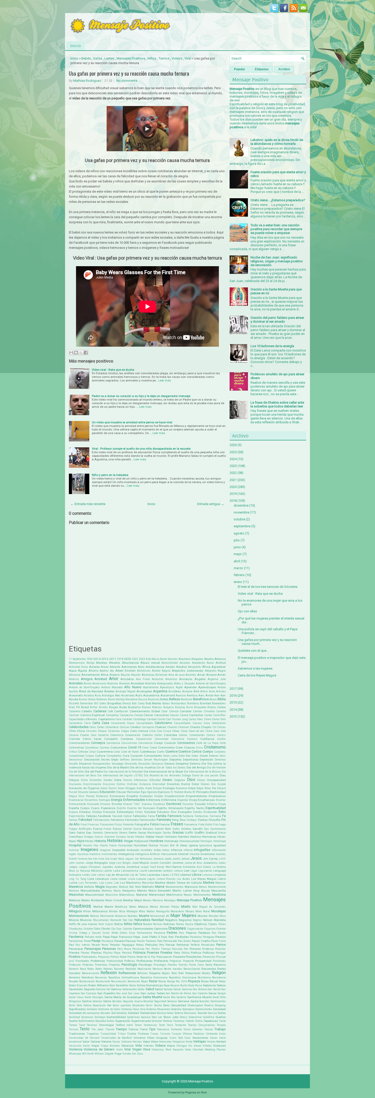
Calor (164, 711)
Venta (188, 1041)
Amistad (100, 679)
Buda (123, 707)
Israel (113, 858)
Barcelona (132, 699)
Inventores (208, 854)
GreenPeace (76, 836)
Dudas (140, 788)
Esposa (73, 812)
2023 (142, 659)
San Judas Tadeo (153, 993)
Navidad (158, 920)
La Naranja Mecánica (89, 870)
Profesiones (144, 961)
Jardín (176, 858)
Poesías (166, 952)
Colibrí (158, 735)
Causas (197, 723)
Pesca (127, 949)
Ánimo (87, 683)
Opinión (127, 928)
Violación (219, 1045)
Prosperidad (203, 961)
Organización (195, 928)
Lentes (109, 58)
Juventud (132, 867)
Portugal (221, 952)
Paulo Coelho (201, 941)
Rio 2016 (181, 981)
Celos (92, 727)
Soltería (178, 1013)
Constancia (113, 743)
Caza (207, 723)
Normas (157, 924)
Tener (162, 1025)
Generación (111, 832)
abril (237, 561)
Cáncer (148, 715)
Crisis (199, 747)
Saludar (168, 989)
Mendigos (170, 900)
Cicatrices (114, 731)
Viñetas (207, 1045)
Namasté (115, 920)
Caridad (152, 719)
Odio (97, 928)
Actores (94, 667)
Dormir (113, 788)
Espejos (85, 808)
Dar (188, 755)
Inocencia (95, 854)
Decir (223, 755)
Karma (177, 867)
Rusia (198, 985)
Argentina (160, 691)
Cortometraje (76, 747)
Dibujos (74, 780)
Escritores (173, 804)
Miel (194, 906)
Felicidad (85, 820)
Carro (87, 723)
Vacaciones (200, 1037)
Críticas (83, 751)
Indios (165, 850)
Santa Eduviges (94, 997)
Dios (191, 779)
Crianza (189, 747)
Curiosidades (153, 755)
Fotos (154, 824)
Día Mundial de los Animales (162, 775)
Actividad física (78, 667)
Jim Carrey (210, 858)
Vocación (178, 1049)
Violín (119, 1049)
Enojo (193, 800)
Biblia (222, 699)
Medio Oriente (113, 900)
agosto (239, 533)
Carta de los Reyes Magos (257, 675)
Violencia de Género (99, 1049)
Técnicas (91, 1025)
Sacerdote (76, 989)
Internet (183, 854)
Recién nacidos (173, 969)
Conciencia (177, 739)
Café (110, 711)
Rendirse (88, 977)
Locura (141, 879)
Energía (116, 800)
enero (238, 582)
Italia (121, 858)
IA (177, 845)
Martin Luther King (185, 890)
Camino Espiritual (92, 715)
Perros (221, 945)
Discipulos (75, 784)
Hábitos (139, 836)
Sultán (110, 1021)
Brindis (103, 707)
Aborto (209, 659)
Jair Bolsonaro (143, 858)
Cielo (133, 731)
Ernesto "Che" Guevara (137, 804)
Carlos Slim (219, 719)
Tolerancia (163, 1029)
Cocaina (74, 735)
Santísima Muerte (199, 997)
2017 (112, 659)
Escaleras (159, 804)
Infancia (176, 850)
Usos (187, 1037)
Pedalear (115, 945)
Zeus (140, 1053)
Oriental (221, 928)
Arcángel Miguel (125, 691)
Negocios (185, 920)
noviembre (241, 512)
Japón (168, 858)
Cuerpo (208, 751)
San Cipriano (88, 993)
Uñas (150, 1037)
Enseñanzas (206, 800)
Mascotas (76, 894)
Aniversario (99, 683)
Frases (177, 824)
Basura (142, 699)
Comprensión (144, 739)
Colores (183, 735)
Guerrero (109, 836)
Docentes (173, 784)
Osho (123, 933)
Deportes (175, 759)
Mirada (113, 911)
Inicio (75, 45)
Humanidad (125, 845)
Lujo (101, 882)
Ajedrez (104, 670)
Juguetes (107, 867)
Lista (91, 879)
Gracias (178, 832)
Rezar (153, 981)
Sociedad (219, 1009)
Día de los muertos (143, 767)
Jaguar (129, 858)
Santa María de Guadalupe (123, 997)
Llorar (123, 879)
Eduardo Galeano (88, 792)
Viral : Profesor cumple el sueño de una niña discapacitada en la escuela (141, 448)
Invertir (73, 858)
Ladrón (108, 870)
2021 (233, 480)
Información (219, 850)
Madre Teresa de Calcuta (184, 882)
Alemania (74, 674)
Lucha (73, 882)
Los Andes (183, 879)
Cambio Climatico (204, 711)
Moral (206, 911)
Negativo (171, 920)
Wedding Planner (215, 1049)
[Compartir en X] (80, 352)
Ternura (73, 1029)
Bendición (186, 699)
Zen (134, 1053)
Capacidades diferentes (83, 719)
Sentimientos (218, 1001)
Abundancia (130, 662)
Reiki (174, 973)
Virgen (137, 1049)
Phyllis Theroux (161, 949)
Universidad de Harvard (84, 1037)
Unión (222, 1033)
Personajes (92, 949)
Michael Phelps (169, 906)
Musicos (86, 920)
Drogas (130, 788)
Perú (120, 949)
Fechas (73, 820)
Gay (88, 832)
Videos (177, 58)
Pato (159, 941)
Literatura (102, 879)
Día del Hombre (216, 767)
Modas (151, 911)
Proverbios (101, 964)
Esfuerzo (212, 804)
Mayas (188, 894)
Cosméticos (92, 747)
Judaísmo (210, 863)
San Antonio (200, 989)
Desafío (73, 763)
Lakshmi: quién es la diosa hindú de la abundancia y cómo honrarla (277, 142)
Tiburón (110, 1029)
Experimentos (77, 816)
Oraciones (177, 928)
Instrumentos (109, 854)
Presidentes (194, 957)
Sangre (222, 993)
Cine (159, 731)
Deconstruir (76, 759)
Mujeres (189, 915)
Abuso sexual (150, 662)
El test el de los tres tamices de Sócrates (267, 587)
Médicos (74, 900)
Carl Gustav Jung (177, 719)
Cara (118, 719)
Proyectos (114, 964)
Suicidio (100, 1021)
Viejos (171, 1045)
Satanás (97, 1001)
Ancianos (185, 679)
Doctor (185, 784)
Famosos (175, 816)
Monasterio (177, 911)
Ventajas (199, 1041)
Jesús (196, 858)
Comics (210, 735)
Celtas (101, 727)
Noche (147, 924)
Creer (179, 747)
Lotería (222, 879)
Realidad (131, 969)
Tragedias (92, 1033)
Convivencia (145, 743)
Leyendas (153, 875)
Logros (151, 879)
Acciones (185, 662)
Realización (144, 969)
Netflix (73, 924)
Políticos (208, 952)
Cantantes (196, 715)
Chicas (221, 727)
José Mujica (140, 863)
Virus (146, 1049)
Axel (216, 695)
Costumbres (118, 747)
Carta (96, 723)
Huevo (113, 845)
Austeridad (127, 695)
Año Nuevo (132, 687)
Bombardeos (178, 703)
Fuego (222, 824)
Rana (83, 969)
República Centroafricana (123, 977)
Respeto (73, 981)
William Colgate (104, 1053)
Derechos (220, 759)
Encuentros (91, 800)
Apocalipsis (167, 687)
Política (196, 952)
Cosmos (104, 747)
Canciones (161, 715)
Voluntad (198, 1049)
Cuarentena (105, 751)
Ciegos (125, 731)
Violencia (75, 1049)
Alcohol (156, 670)
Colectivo (147, 735)
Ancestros (171, 679)
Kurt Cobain (204, 867)
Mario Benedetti (159, 890)
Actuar (105, 667)
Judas (222, 863)
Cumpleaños (114, 755)
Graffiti (189, 832)
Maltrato (148, 887)
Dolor (195, 784)
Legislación (205, 870)
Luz (122, 882)
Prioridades (82, 961)
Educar (121, 792)
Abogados (197, 659)
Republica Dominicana (154, 977)
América (74, 679)
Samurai (187, 989)
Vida (138, 1045)
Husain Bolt (167, 845)
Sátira (107, 1001)
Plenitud (127, 952)
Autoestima (151, 695)
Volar (188, 1049)
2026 (233, 445)
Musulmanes (101, 920)
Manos (203, 887)
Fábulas (91, 816)
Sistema (151, 1009)
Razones (119, 969)
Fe (224, 816)
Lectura (178, 870)
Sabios (221, 985)
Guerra (99, 836)
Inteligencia (126, 854)
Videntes (148, 1045)
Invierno (83, 858)
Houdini (87, 845)
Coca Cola (220, 731)
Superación (122, 1021)
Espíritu (121, 808)
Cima (152, 731)
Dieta (117, 780)
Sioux (136, 1009)
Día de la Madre (118, 767)
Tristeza (143, 1033)
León (93, 875)
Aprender (190, 687)
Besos (213, 699)
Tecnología (106, 1025)
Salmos (116, 989)
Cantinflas (219, 715)
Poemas (153, 952)
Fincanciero (107, 824)
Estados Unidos (90, 812)
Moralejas (218, 911)
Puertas (183, 964)
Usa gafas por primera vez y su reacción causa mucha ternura (129, 73)
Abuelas (101, 662)
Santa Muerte (152, 997)
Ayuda (73, 699)
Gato (72, 832)
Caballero (74, 711)
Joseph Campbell (160, 863)
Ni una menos (87, 924)
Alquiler (136, 674)
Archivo (284, 69)
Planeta (74, 952)
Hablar (150, 836)
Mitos (142, 911)
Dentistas (137, 759)
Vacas (214, 1037)
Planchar (220, 949)
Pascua (131, 941)
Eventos (197, 812)
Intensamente (169, 854)
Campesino (126, 715)
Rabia (208, 964)
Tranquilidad (108, 1033)
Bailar (92, 699)
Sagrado (89, 989)
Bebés (86, 58)
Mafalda (89, 887)
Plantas (96, 952)
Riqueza (194, 981)
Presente (179, 957)
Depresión (206, 759)
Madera (160, 882)
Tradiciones (77, 1033)
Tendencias (150, 1025)
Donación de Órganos (84, 788)
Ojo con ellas (247, 611)
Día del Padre (94, 771)
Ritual (214, 981)
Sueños (221, 1017)
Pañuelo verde (93, 937)
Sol (113, 1013)
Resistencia (219, 977)
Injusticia (83, 854)
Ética (174, 812)
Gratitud (211, 832)
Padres (172, 933)
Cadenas (99, 711)
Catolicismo (163, 723)
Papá (106, 937)
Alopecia (114, 674)
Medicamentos (202, 894)
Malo (138, 887)
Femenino (117, 820)
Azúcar (83, 699)
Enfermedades (134, 800)
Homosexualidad (189, 841)
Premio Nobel (118, 957)
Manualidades (90, 890)
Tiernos (163, 58)
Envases (105, 804)
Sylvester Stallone (162, 1021)
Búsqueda (200, 707)
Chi (214, 727)
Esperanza (108, 808)
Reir (181, 973)
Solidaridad (148, 1013)
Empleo (158, 796)
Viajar (95, 1045)
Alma (104, 674)
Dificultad (155, 780)
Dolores (205, 784)
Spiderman (133, 1017)
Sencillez (204, 1001)
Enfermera (153, 800)
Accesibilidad (169, 662)
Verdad (221, 1041)
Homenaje (171, 841)
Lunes (108, 882)
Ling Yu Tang (77, 879)
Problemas (98, 961)
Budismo (134, 707)
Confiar (221, 739)
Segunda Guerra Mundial (138, 1001)
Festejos (192, 820)
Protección (75, 964)
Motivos (94, 916)
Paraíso (220, 937)
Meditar (128, 900)
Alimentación (90, 674)
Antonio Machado (112, 687)
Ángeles (200, 679)
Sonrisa (212, 1013)
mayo (238, 554)
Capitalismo (106, 719)
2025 (233, 452)
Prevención (209, 957)
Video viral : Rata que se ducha (113, 369)
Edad (191, 788)
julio (237, 540)
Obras (222, 924)
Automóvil (167, 695)
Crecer (153, 747)
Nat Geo (128, 920)
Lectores (168, 870)
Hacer (160, 836)
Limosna (207, 875)
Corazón (170, 743)
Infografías (202, 850)
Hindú (89, 841)
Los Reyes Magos (203, 879)
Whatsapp (75, 1053)
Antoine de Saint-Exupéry (84, 687)
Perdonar (183, 945)
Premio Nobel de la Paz (141, 957)
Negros (197, 920)
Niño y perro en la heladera (110, 475)
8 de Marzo (152, 659)
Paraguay (208, 937)
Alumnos (148, 674)
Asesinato (76, 695)
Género (123, 832)
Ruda (191, 985)
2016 (104, 659)
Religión (219, 973)
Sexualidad (178, 1005)
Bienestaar (86, 703)
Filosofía (214, 820)
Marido (142, 890)
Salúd (159, 989)
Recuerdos (209, 969)
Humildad (140, 845)
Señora (88, 1005)
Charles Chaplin (200, 727)
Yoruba (126, 1053)
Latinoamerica (129, 870)
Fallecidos (140, 816)
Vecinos (137, 1041)
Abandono (185, 659)
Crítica (73, 751)
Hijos (80, 841)
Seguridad (160, 1001)
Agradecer (218, 667)
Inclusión (133, 850)
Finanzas (93, 824)
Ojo (113, 928)
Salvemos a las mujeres (255, 668)
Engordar (182, 800)
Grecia (222, 832)
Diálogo (186, 775)
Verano (211, 1041)
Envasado (93, 804)
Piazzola (177, 949)
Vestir (86, 1045)
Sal (108, 989)
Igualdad (220, 845)
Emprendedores (196, 796)
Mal (131, 887)
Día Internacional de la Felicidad (123, 771)
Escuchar (188, 804)
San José (121, 993)
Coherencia (116, 735)
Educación (107, 792)
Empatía (132, 796)
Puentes (172, 964)
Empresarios (217, 796)
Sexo (166, 1005)
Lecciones (155, 870)
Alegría (166, 670)
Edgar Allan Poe (206, 788)
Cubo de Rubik (130, 751)
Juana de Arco (193, 863)
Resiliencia (204, 977)
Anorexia (124, 683)
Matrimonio (174, 894)
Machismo (133, 882)
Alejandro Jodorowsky (187, 670)
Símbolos (92, 1009)
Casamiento (118, 723)
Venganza (178, 1041)
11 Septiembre (77, 659)
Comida (74, 739)
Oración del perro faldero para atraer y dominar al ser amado (277, 319)
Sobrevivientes (203, 1009)
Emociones (117, 796)
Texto (85, 1029)
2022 (135, 659)
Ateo (117, 695)
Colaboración (133, 735)
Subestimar (195, 1017)
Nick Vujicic (105, 924)
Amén (221, 674)
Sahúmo (101, 989)
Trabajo (220, 1029)
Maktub (123, 887)
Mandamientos (174, 887)
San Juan (134, 993)
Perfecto (195, 945)
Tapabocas (210, 1021)
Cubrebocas (148, 751)
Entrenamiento (77, 804)
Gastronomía (218, 829)
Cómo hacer (92, 739)
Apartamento (150, 687)
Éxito (222, 812)
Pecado (96, 945)
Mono (198, 911)
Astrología (108, 695)
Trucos (154, 1033)
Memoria (158, 900)
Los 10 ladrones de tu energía (272, 346)
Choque (102, 731)
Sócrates (105, 1013)
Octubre (88, 928)
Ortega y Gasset (90, 933)
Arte (196, 691)
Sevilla (158, 1005)
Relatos (206, 973)
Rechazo (157, 969)
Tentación (180, 1025)
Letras (101, 875)
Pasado (119, 941)
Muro (223, 916)
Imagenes (89, 849)
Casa (105, 723)
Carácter (127, 719)
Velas (154, 1041)
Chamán (172, 727)
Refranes (142, 973)
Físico (118, 824)
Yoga (117, 1053)
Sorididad (74, 1017)
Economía (181, 788)
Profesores (161, 961)
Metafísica (121, 906)
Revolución (134, 981)
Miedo (186, 906)
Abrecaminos (77, 662)
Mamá (159, 887)
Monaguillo (162, 911)
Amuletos (127, 679)
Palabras (204, 933)
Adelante (115, 667)
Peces (105, 945)
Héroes (221, 836)
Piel (186, 949)
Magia (100, 887)
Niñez (128, 924)
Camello (221, 711)
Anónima (112, 683)
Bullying (180, 707)
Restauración (87, 981)
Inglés (72, 854)
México (154, 906)
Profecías (129, 961)
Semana (172, 1001)
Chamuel (183, 727)
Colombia (170, 735)
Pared (87, 941)
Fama (151, 816)
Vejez (146, 1041)
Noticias (169, 924)
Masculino (111, 894)
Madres (208, 882)
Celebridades (79, 727)
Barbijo (120, 699)
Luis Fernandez (88, 882)
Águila (82, 670)
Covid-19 (134, 747)
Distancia (145, 784)
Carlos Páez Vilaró (200, 719)
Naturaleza (142, 920)
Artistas (221, 691)
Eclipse (157, 788)
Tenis (170, 1025)
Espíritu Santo (194, 808)
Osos (132, 933)
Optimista (161, 928)
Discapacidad (216, 780)
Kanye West (164, 867)
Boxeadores (219, 703)
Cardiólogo (139, 719)
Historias (115, 840)
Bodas (166, 703)
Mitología (132, 911)
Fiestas (203, 820)
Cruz (92, 751)
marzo (238, 568)
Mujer (175, 915)
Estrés (139, 812)
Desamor (85, 763)
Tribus (122, 1033)
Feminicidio (147, 820)
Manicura (191, 887)
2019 (233, 494)
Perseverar (76, 949)
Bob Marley (153, 703)
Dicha (84, 780)
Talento (189, 1021)
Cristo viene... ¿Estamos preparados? (278, 200)
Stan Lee (157, 1017)
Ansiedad (137, 683)
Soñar (222, 1013)
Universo (139, 1037)
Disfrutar (132, 784)
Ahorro (93, 670)
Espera (95, 808)
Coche (84, 735)
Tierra (144, 1029)
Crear (145, 747)
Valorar (96, 1041)
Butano (211, 707)
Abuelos (114, 662)
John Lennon (76, 863)
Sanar (212, 993)
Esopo (222, 804)
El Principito (201, 792)
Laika (116, 870)
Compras (127, 739)
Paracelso (196, 937)
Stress (183, 1017)
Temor (138, 1025)
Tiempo (121, 1029)
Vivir (168, 1049)
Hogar (128, 841)
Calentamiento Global (145, 711)
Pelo (161, 945)
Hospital (75, 845)
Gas (206, 829)
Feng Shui (179, 820)
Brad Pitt (74, 707)
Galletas (186, 829)
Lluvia (131, 879)
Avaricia (181, 695)
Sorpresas (87, 1017)
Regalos (154, 973)
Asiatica (89, 695)
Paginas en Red (196, 1092)
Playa (117, 952)
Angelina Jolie (217, 679)
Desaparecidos (101, 763)
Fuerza (97, 829)
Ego (143, 792)
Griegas (89, 836)
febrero (239, 575)
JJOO (222, 858)
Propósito (188, 961)
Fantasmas (201, 816)
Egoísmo (152, 792)
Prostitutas (219, 961)
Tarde (222, 1021)
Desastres (144, 763)
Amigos (87, 679)
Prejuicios (104, 957)
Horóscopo (219, 841)
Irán (95, 858)
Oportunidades (143, 928)
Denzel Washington (156, 759)
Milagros (75, 911)
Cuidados (220, 751)
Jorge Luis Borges (120, 863)
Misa (122, 911)
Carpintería (75, 723)
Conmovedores (79, 743)
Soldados (121, 1013)
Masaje (205, 890)
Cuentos (171, 751)
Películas (151, 945)
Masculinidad (94, 894)
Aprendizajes (207, 687)
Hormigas (206, 841)
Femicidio (132, 820)
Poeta (177, 952)
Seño (79, 1005)
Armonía (187, 691)
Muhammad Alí (159, 916)
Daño (182, 755)
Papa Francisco (121, 937)
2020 (127, 659)
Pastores (151, 941)
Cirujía (167, 731)
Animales (76, 683)
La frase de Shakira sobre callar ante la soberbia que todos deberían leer (277, 404)
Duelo (148, 788)
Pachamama (144, 933)
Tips (152, 1029)
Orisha (73, 933)
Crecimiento (166, 747)
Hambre (183, 836)
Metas (132, 906)
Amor (113, 678)
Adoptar (170, 667)
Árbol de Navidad (91, 691)
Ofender (105, 928)
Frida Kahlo (205, 824)
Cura (126, 755)
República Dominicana (182, 977)
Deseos (169, 763)
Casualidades (144, 723)
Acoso (210, 662)
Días (223, 775)
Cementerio (112, 727)
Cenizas (125, 727)
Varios (116, 1041)
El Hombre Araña (181, 792)
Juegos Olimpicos (90, 867)
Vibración (127, 1045)
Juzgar (144, 867)
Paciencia (159, 933)
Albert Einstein (125, 670)
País (181, 933)
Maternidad (157, 894)
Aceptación (198, 662)
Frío (215, 824)
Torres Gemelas (193, 1029)
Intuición (195, 854)
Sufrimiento (86, 1021)
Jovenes (177, 863)
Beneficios (201, 699)
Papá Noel (167, 937)
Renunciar (101, 977)
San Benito (214, 989)
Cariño (161, 719)
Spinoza (146, 1017)
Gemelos (98, 832)
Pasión (141, 941)
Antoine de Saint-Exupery (211, 683)
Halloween (171, 836)
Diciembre (96, 780)
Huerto (104, 845)
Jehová (185, 858)
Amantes (190, 674)
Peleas (140, 945)
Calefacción (121, 711)
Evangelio (185, 812)
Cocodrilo (103, 735)
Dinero (167, 780)
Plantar (85, 952)
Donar (104, 788)
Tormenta (176, 1029)
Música (74, 920)
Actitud (221, 662)
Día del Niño (76, 771)
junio (237, 547)
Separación (99, 1005)
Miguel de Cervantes (212, 906)
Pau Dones (184, 941)
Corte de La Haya (207, 743)
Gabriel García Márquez (138, 829)
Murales (214, 916)
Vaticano (126, 1041)
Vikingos (181, 1045)
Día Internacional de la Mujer (163, 771)
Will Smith (88, 1053)
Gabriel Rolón (163, 829)
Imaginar (105, 850)
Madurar (220, 882)
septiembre (242, 526)
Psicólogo (145, 964)
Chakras (160, 727)
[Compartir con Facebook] (85, 352)
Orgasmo (209, 928)
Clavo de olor (196, 731)
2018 (120, 659)
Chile (72, 731)
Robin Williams (98, 985)
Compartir (111, 739)
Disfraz (121, 784)
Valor (86, 1041)
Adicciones (129, 667)
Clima (208, 731)
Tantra (199, 1021)
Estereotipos (125, 812)
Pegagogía (128, 945)
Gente (132, 832)
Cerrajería (148, 727)
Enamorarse (76, 800)
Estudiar (150, 812)
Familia (161, 816)
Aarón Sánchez (169, 659)
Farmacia (215, 816)
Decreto (105, 759)
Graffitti (199, 832)
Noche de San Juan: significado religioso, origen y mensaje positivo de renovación (277, 261)
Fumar (107, 829)
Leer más (164, 380)
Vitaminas (158, 1049)
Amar (201, 674)
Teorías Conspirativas (201, 1025)
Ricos (162, 981)
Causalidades (182, 723)
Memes (147, 900)
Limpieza (220, 875)
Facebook (104, 816)
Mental (98, 906)
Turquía (176, 1033)
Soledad (133, 1013)
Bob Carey (138, 703)
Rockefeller (122, 985)
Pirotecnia (208, 949)
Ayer (223, 695)
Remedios (74, 977)
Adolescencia (155, 667)
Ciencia (143, 731)
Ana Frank (143, 679)
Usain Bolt (176, 1037)
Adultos (181, 667)
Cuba (117, 751)
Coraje (158, 743)
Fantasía (188, 816)
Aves (201, 695)
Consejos (98, 743)
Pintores (195, 949)
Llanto (113, 879)
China (81, 731)
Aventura (192, 695)
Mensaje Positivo (189, 900)
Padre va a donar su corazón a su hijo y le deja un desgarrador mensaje (141, 396)
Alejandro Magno (215, 670)
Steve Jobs (171, 1017)
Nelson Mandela (214, 920)
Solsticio (161, 1013)
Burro (189, 707)
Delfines (125, 759)
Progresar (175, 961)
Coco (93, 735)
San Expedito (106, 993)
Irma (101, 858)
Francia (164, 824)
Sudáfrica (208, 1017)
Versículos (75, 1045)
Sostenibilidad (116, 1017)
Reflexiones (127, 973)
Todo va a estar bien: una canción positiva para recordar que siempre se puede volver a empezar (276, 229)
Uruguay (162, 1037)
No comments (126, 81)
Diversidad (158, 784)
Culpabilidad (76, 755)
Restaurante (103, 981)
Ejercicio (164, 792)
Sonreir (202, 1013)
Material (141, 894)
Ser (109, 1005)
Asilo (98, 695)
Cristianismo (215, 747)
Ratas (90, 969)
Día (204, 763)
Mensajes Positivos (131, 58)
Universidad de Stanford (116, 1037)
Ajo (112, 670)
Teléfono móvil (124, 1025)
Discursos (109, 784)
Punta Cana (196, 964)
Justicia (119, 867)
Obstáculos (76, 928)
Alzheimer (161, 674)
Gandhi (198, 829)
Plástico (107, 952)
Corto (223, 743)
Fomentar (128, 824)
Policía (186, 952)
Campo (138, 715)
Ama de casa (176, 674)
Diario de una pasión (205, 775)
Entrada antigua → (210, 504)
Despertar (182, 763)
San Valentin (200, 993)
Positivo (75, 957)
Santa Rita (169, 997)
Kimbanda (189, 867)
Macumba (148, 882)
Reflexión (109, 973)
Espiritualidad (216, 808)
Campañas (112, 715)
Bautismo (153, 699)
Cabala (221, 707)
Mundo (202, 916)
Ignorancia (205, 845)
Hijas (72, 841)
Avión (209, 695)
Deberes (214, 755)
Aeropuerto (194, 667)
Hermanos (209, 836)
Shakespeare (195, 1005)
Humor (153, 845)
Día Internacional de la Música (202, 771)
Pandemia (76, 937)
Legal (194, 870)
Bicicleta (74, 703)
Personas (109, 949)
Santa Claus (76, 997)
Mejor (138, 900)
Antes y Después (184, 683)
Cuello (160, 751)
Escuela (200, 804)
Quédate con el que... (253, 650)
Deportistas (190, 759)
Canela (184, 715)
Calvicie (174, 711)
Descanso (157, 763)
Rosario (174, 985)
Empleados (146, 796)
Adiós (141, 667)
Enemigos (104, 800)
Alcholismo (143, 670)
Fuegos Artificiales (80, 829)
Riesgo (171, 981)
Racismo (220, 964)
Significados (77, 1009)
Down (121, 788)
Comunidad (161, 739)
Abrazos (220, 659)
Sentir (72, 1005)
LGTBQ (174, 875)
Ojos (119, 928)
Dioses (201, 780)
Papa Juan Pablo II (146, 937)
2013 (233, 716)
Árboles (109, 691)
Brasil (85, 707)
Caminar (74, 715)
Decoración (92, 759)
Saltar (141, 989)
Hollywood (141, 841)
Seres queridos (122, 1005)
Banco (111, 699)
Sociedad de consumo (84, 1013)
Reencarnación (90, 973)
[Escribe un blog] (76, 352)
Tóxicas (208, 1029)
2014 (97, 659)
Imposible (118, 850)
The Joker (97, 1029)
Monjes (189, 911)
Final (84, 824)
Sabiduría (209, 985)
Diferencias (140, 780)
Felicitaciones (101, 820)
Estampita (109, 812)
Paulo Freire (218, 941)
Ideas (184, 845)
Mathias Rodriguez (87, 81)
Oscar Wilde (110, 933)
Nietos (118, 924)
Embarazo (102, 796)
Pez (148, 949)
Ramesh (74, 969)
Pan (214, 933)
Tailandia (178, 1021)
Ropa (167, 985)
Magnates (112, 887)
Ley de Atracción (117, 875)
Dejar (114, 759)
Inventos (221, 854)
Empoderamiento (174, 796)
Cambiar (186, 711)
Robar (222, 981)
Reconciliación (191, 969)
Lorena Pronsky (166, 879)
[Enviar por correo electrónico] (71, 352)
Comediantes (197, 735)
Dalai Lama (170, 755)
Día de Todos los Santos (171, 767)
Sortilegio (100, 1017)
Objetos (212, 924)
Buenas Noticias (152, 707)
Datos (195, 755)
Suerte (73, 1021)
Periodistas (208, 945)
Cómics (221, 735)
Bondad (205, 703)
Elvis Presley (87, 796)
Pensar (170, 945)
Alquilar (125, 674)
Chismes (91, 731)
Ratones (108, 969)
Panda (222, 933)
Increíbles (146, 850)
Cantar (208, 715)
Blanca (126, 703)
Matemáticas (127, 894)
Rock (112, 985)
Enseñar (221, 800)
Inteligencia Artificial (147, 854)
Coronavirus (186, 743)
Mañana (107, 890)
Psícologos (160, 964)
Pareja (96, 941)
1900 (89, 659)
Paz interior (83, 945)
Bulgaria (168, 707)
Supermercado (141, 1021)
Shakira (209, 1005)
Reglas (166, 973)
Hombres (156, 841)
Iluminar (74, 850)
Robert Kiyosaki (78, 985)
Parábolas (182, 937)
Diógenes (179, 780)
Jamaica (158, 858)
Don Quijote (218, 784)
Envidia (117, 804)
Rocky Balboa (137, 985)
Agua (73, 670)
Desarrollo (131, 763)
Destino (195, 763)
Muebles (133, 916)
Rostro (184, 985)
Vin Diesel (194, 1045)
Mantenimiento (217, 887)
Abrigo (90, 662)
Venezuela (165, 1041)
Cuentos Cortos (190, 751)
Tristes (131, 1033)
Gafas (97, 58)
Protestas (88, 964)
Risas (205, 981)
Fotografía (142, 824)
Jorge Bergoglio (96, 863)
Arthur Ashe (207, 691)
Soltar (170, 1013)
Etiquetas (262, 69)
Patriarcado (170, 941)
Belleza (174, 699)
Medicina (219, 894)
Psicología (129, 964)
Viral (187, 58)
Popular (239, 69)
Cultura (100, 755)
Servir (149, 1005)
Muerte (144, 916)
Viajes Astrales (110, 1045)
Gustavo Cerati (125, 836)
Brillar (94, 707)
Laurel (143, 870)
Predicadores (89, 957)
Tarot (82, 1025)
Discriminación (92, 784)
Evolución (210, 812)
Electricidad (218, 792)
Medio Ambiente (92, 900)
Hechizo (195, 836)
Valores (106, 1041)
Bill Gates (100, 703)
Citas (175, 731)
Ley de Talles (138, 875)
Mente (109, 906)
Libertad (185, 875)
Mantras (74, 890)
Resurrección (118, 981)
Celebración (219, 723)
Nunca (189, 924)
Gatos (81, 832)
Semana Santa (188, 1001)
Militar (87, 911)
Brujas (113, 707)
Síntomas (126, 1009)
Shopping (220, 1005)
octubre (239, 519)
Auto (138, 695)
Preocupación (164, 957)
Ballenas (101, 699)
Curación (136, 755)
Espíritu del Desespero (141, 808)
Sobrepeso (188, 1009)
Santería (181, 997)
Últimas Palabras (194, 1033)
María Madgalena (125, 890)
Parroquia (107, 941)
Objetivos (200, 924)
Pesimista (138, 949)
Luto (116, 882)
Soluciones (190, 1013)
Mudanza (121, 916)
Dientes (108, 780)
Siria (143, 1009)
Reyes (144, 981)
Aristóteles (174, 691)
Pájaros (191, 933)
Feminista (164, 820)
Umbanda (212, 1033)
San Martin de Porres (178, 993)
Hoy (96, 845)
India (157, 850)
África (206, 667)
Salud (150, 989)
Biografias (114, 703)
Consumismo (129, 743)
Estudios (163, 812)
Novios (180, 924)
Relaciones (193, 973)
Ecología (169, 788)
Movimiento (107, 916)
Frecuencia (190, 824)
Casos (130, 723)
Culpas (89, 755)
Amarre (211, 674)
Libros (196, 875)
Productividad (115, 961)
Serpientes (138, 1005)
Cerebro (135, 727)
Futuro (117, 829)
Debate (204, 755)
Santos (87, 1001)
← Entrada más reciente (87, 504)
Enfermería (168, 800)
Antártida (150, 683)
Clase (184, 731)
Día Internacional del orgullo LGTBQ (120, 775)
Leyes (165, 875)
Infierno (188, 850)
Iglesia (193, 845)
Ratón (98, 969)
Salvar (177, 989)
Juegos (73, 867)
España (74, 808)
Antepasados (165, 683)
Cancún (174, 715)
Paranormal (76, 941)
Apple (179, 687)
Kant (153, 867)
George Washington (150, 832)
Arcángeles (144, 691)
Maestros (76, 887)
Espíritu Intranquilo (170, 808)
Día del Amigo (196, 767)
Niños (151, 58)
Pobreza (139, 952)
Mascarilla (218, 890)
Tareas (73, 1025)
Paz (71, 945)
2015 (233, 702)
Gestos (167, 832)
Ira (90, 858)
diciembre (241, 505)
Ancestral (157, 679)
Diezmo (127, 780)
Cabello (87, 711)
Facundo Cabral (122, 816)
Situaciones (163, 1009)
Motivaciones (79, 916)
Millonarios (100, 911)
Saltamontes (129, 989)
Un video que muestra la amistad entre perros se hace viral (132, 422)
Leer (187, 870)
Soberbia (176, 1009)
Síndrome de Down (109, 1009)
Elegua (73, 796)
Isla (107, 858)
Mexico (143, 906)
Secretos (117, 1001)
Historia (100, 841)
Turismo (165, 1033)
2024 (233, 459)
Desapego (117, 763)
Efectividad (133, 792)
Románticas (154, 985)
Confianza (207, 739)
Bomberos (193, 703)
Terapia (221, 1025)
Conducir (192, 739)
